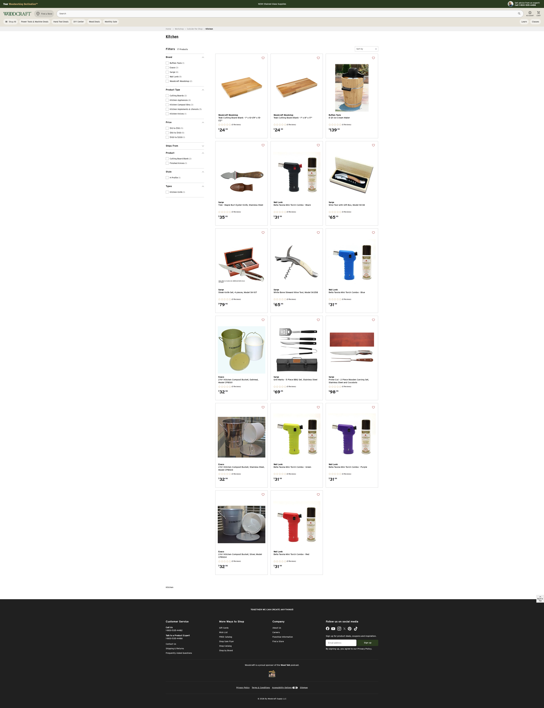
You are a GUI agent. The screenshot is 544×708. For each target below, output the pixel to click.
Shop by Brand (226, 650)
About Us (276, 628)
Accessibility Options (282, 687)
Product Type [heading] (173, 89)
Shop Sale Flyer (226, 641)
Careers (276, 632)
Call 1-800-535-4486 (525, 5)
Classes (535, 22)
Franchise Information (282, 637)
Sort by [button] (359, 49)
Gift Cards (224, 628)
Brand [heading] (169, 57)
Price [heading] (169, 122)
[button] (366, 49)
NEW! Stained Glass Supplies (272, 4)
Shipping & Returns (175, 648)
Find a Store (278, 641)
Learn (524, 22)
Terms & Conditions (261, 687)
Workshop (179, 29)
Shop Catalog (225, 646)
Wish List (223, 632)
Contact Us (171, 644)
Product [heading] (170, 153)
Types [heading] (169, 186)
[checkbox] (167, 63)
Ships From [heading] (172, 145)
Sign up (367, 642)
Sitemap (304, 687)
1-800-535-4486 (174, 638)
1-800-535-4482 (174, 630)
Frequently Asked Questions (179, 653)
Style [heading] (169, 171)
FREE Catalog (225, 637)
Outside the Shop (195, 29)
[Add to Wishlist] (263, 58)
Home (168, 29)
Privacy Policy (364, 649)
